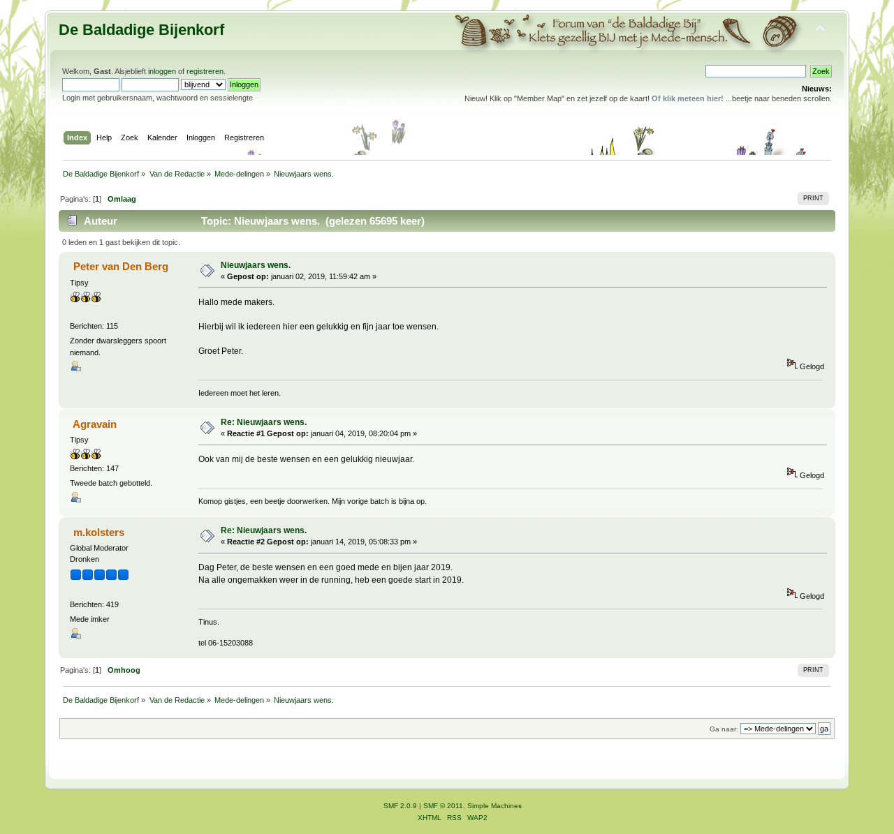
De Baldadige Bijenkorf (141, 29)
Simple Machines (494, 806)
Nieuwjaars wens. (256, 265)
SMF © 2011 (443, 806)
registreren (205, 71)
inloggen (162, 71)
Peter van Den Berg (120, 266)
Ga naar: (724, 729)
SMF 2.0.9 (400, 806)
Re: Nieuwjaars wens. (264, 422)
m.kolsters (98, 532)
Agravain (95, 424)
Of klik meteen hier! (688, 98)
